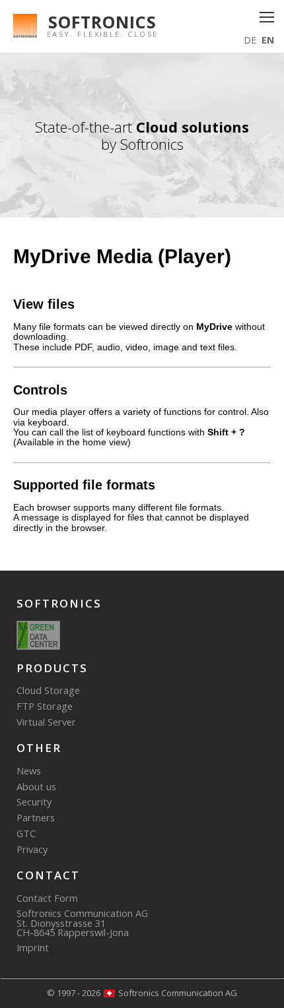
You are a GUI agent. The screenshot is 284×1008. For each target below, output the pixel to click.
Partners (36, 817)
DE (250, 40)
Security (34, 801)
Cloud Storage (48, 690)
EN (268, 40)
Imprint (33, 947)
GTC (26, 833)
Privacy (32, 849)
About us (36, 786)
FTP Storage (45, 705)
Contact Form (47, 897)
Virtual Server (46, 721)
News (29, 770)
